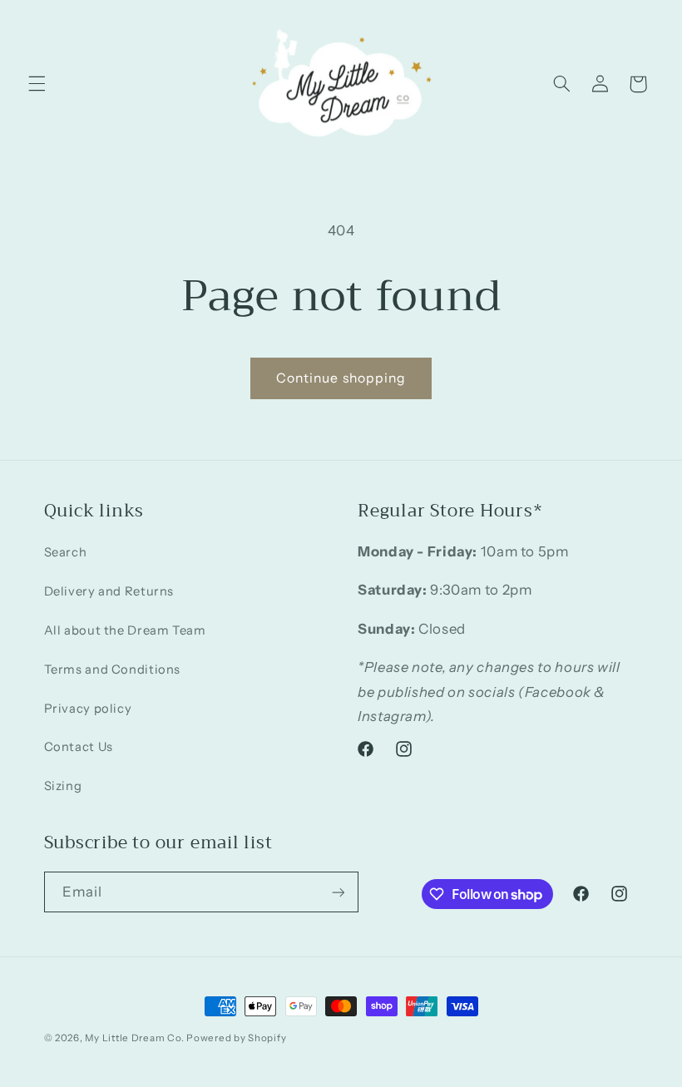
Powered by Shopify (236, 1038)
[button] (36, 84)
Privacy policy (88, 708)
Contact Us (78, 746)
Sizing (63, 785)
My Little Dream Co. (135, 1038)
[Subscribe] (338, 892)
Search (65, 552)
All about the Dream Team (125, 630)
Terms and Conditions (112, 669)
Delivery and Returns (109, 591)
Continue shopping (341, 378)
